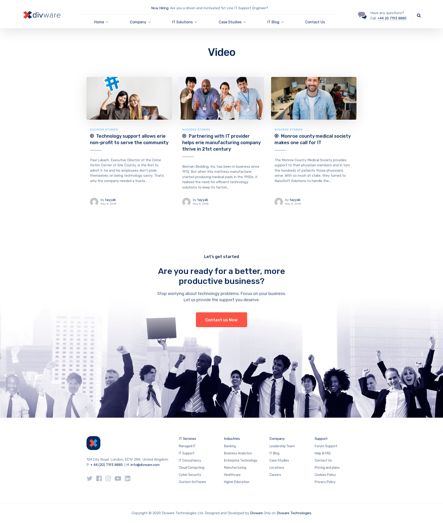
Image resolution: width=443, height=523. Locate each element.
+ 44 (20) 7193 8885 (106, 465)
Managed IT (187, 446)
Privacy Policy (325, 482)
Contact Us (315, 22)
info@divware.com (145, 465)
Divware (256, 513)
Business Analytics (238, 453)
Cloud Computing (191, 468)
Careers (275, 475)
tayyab (110, 200)
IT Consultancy (190, 460)
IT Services (187, 439)
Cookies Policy (325, 475)
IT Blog (274, 453)
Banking (230, 446)
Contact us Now (221, 319)
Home (99, 22)
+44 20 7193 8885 (392, 18)
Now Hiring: (160, 8)
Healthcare (232, 475)
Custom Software (192, 482)
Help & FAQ (323, 453)
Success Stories (104, 129)
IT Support (187, 453)
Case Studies (230, 22)
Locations (276, 468)
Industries (232, 439)
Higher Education (236, 482)
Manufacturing (235, 468)
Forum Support (326, 446)
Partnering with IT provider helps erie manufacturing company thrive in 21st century (221, 142)
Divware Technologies (294, 513)
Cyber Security (190, 475)
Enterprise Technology (240, 460)
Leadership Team (282, 446)
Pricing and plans (327, 468)
